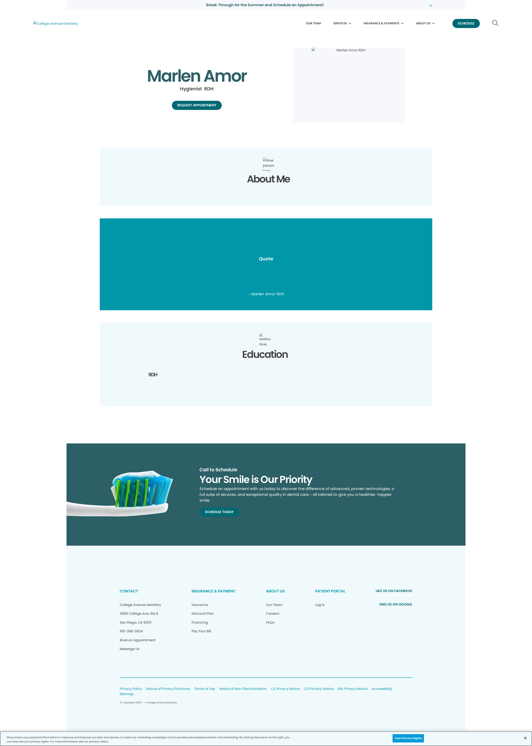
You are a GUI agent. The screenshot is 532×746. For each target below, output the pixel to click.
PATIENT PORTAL (330, 591)
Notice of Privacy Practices (168, 689)
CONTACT (129, 591)
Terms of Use (204, 689)
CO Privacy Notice (319, 689)
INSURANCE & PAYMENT (213, 591)
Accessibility (382, 689)
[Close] (525, 737)
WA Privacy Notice (353, 689)
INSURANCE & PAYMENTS (381, 23)
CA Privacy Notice (285, 689)
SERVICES (340, 23)
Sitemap (127, 694)
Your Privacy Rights (408, 738)
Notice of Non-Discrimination (243, 689)
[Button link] (495, 23)
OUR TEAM (313, 23)
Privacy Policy (131, 689)
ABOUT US (423, 23)
